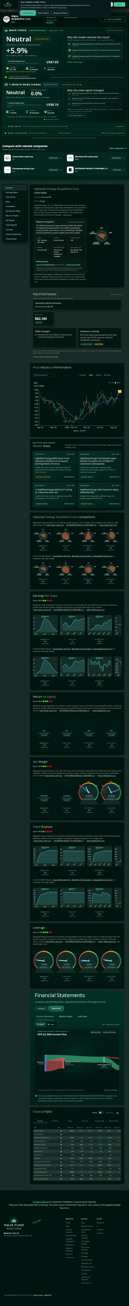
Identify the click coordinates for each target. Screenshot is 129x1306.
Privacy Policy (61, 7)
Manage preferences (61, 13)
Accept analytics (28, 13)
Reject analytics (43, 13)
